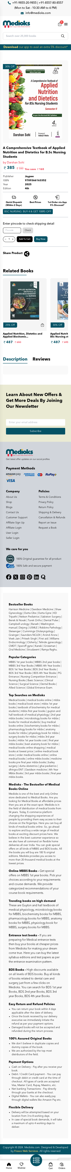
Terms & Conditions (50, 497)
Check (28, 230)
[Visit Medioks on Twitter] (15, 577)
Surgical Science (28, 684)
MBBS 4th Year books (47, 666)
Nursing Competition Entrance (38, 676)
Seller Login (12, 538)
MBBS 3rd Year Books (21, 666)
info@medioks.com (38, 13)
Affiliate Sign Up (15, 522)
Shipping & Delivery (50, 512)
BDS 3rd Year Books (20, 673)
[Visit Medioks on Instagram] (22, 577)
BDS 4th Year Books (44, 673)
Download (10, 47)
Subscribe (35, 431)
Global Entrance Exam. (39, 687)
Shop (9, 502)
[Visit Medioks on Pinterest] (29, 577)
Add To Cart (24, 239)
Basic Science (35, 680)
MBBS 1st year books (21, 662)
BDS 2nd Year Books (44, 669)
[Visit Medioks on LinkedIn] (36, 577)
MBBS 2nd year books (47, 662)
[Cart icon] (42, 325)
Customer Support (16, 517)
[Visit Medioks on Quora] (43, 577)
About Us (11, 497)
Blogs (9, 507)
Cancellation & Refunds (52, 517)
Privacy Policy (46, 502)
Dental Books (48, 684)
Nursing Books (17, 680)
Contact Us (12, 512)
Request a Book (48, 528)
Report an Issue (47, 522)
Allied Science (17, 687)
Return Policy (46, 507)
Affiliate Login (14, 528)
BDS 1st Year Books (20, 669)
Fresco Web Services (26, 1151)
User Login (12, 533)
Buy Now (40, 239)
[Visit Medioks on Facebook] (8, 577)
